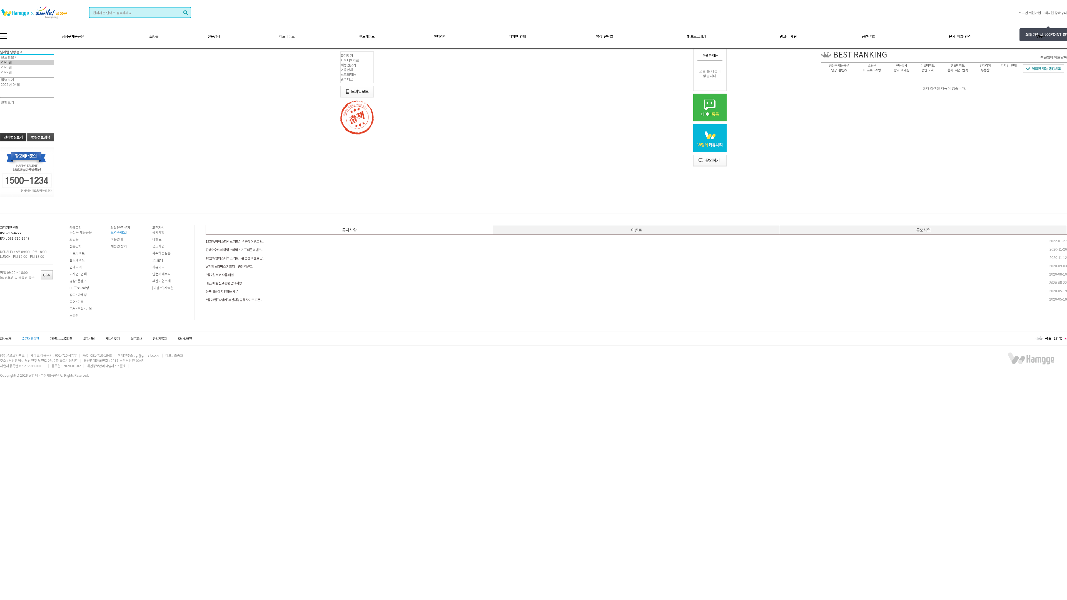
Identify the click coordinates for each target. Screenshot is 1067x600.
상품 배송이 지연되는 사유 (222, 291)
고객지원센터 (9, 227)
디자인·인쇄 (517, 36)
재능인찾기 (348, 64)
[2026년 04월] (27, 85)
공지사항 (158, 232)
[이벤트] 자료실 (163, 287)
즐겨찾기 (347, 55)
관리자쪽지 (160, 338)
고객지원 (1048, 12)
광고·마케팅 (788, 36)
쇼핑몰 (153, 36)
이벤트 (156, 239)
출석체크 (347, 79)
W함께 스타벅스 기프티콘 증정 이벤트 (229, 266)
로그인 (1023, 12)
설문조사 (136, 338)
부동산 (1040, 36)
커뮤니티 (158, 266)
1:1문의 (157, 260)
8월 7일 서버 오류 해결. (220, 274)
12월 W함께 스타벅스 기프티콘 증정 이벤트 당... (235, 241)
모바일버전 (185, 338)
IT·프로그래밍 (696, 36)
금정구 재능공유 (73, 36)
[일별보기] (27, 102)
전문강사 (214, 36)
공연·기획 (869, 36)
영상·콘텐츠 (604, 36)
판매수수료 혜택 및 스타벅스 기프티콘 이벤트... (234, 249)
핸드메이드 (367, 36)
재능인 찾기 (119, 246)
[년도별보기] (27, 57)
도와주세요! (119, 232)
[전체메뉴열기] (3, 36)
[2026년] (27, 62)
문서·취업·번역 (960, 36)
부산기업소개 (161, 280)
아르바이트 (287, 36)
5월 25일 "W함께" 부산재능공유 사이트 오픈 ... (234, 299)
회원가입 (1035, 12)
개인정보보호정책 (61, 338)
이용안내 (347, 69)
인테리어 (440, 36)
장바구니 (1061, 12)
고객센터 (88, 338)
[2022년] (27, 72)
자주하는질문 (161, 253)
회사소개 (5, 338)
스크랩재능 (348, 74)
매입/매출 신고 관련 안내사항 (224, 283)
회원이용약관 (30, 338)
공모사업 (158, 246)
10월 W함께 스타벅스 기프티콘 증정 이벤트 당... (235, 258)
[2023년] (27, 67)
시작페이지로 (350, 60)
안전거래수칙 (161, 273)
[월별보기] (27, 80)
